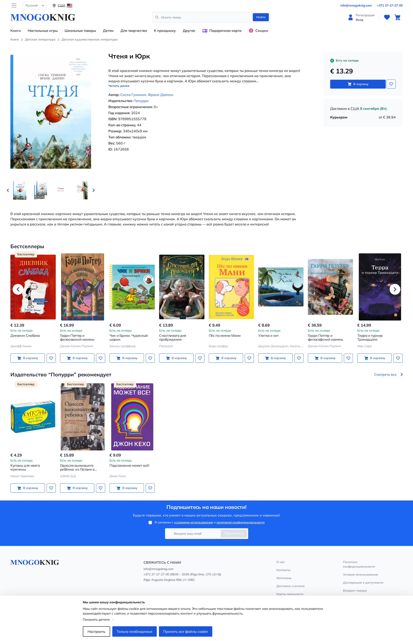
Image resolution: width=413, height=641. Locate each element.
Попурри (141, 101)
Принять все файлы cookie (185, 631)
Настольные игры (43, 30)
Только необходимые (134, 631)
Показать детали (96, 619)
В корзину (361, 84)
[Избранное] (387, 17)
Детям (108, 30)
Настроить (96, 631)
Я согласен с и (209, 522)
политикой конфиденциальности (240, 522)
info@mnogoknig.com (356, 5)
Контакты (283, 570)
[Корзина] (397, 17)
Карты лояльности (289, 594)
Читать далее (118, 86)
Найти (260, 17)
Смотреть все (385, 374)
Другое (189, 30)
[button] (93, 190)
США (355, 108)
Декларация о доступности (363, 582)
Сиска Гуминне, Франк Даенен (146, 94)
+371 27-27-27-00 (390, 5)
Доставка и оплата (290, 586)
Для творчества (134, 30)
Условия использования (360, 574)
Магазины (283, 578)
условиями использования (193, 522)
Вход (359, 20)
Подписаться (233, 533)
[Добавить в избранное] (391, 84)
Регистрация (365, 15)
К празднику (165, 30)
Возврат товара (355, 590)
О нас (280, 562)
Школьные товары (80, 30)
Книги (15, 30)
